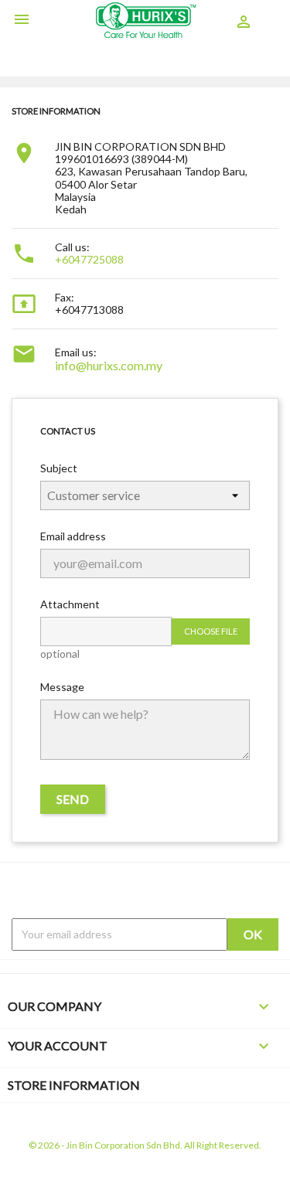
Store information (74, 1084)
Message (62, 686)
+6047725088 (89, 259)
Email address (73, 536)
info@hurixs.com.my (108, 365)
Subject (58, 468)
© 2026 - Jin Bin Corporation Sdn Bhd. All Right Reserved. (145, 1145)
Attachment (70, 604)
